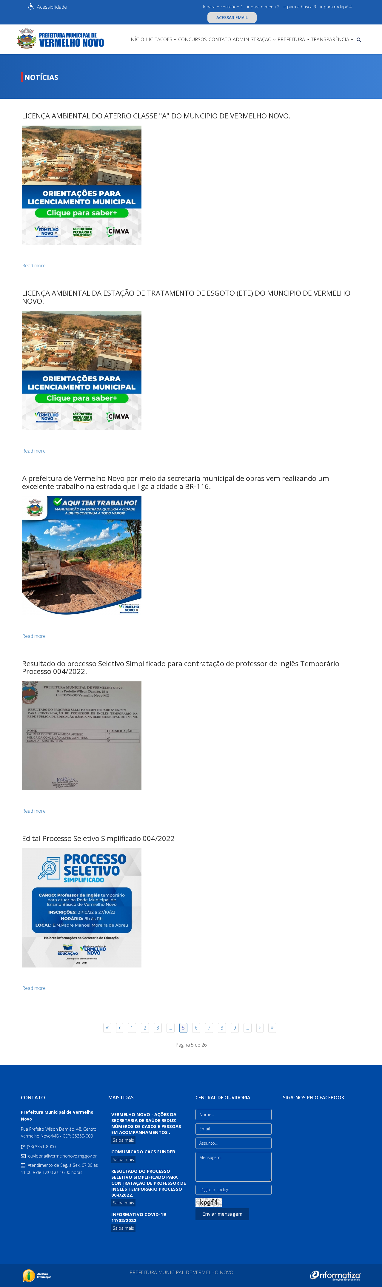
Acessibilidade (52, 7)
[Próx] (260, 1028)
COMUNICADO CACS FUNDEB (143, 1152)
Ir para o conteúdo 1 (223, 7)
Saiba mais (123, 1140)
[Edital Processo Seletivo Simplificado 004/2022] (191, 907)
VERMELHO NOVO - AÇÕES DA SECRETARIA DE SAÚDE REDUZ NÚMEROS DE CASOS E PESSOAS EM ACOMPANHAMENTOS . (146, 1123)
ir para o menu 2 (263, 7)
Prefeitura (291, 39)
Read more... (35, 265)
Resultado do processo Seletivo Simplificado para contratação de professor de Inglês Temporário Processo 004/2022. (148, 1183)
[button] (5, 134)
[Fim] (272, 1028)
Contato (220, 39)
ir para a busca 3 (300, 7)
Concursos (192, 39)
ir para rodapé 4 (336, 7)
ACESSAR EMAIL (232, 17)
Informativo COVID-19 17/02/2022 (138, 1217)
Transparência (330, 39)
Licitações (159, 39)
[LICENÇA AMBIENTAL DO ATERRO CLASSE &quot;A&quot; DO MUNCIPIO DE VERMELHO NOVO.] (191, 185)
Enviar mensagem (222, 1214)
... (170, 1027)
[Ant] (119, 1028)
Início (136, 39)
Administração (252, 39)
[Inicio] (107, 1028)
